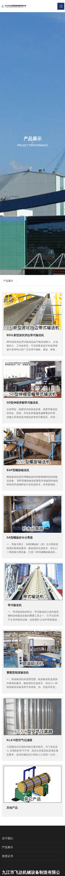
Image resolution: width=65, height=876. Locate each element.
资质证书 (7, 856)
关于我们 (7, 838)
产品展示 (8, 280)
